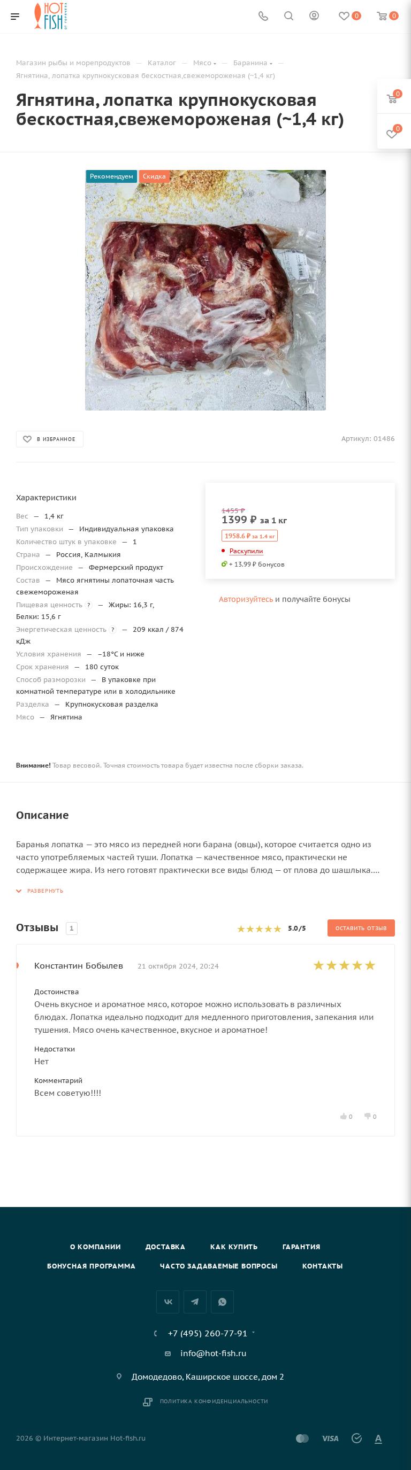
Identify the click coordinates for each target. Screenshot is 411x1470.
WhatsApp (222, 1301)
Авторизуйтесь (246, 599)
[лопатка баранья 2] (205, 290)
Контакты (322, 1266)
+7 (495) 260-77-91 (208, 1333)
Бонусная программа (91, 1266)
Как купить (234, 1246)
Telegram (195, 1301)
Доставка (166, 1246)
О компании (95, 1246)
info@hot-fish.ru (213, 1353)
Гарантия (301, 1246)
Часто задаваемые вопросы (218, 1266)
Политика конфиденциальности (214, 1401)
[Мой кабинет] (314, 17)
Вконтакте (167, 1301)
